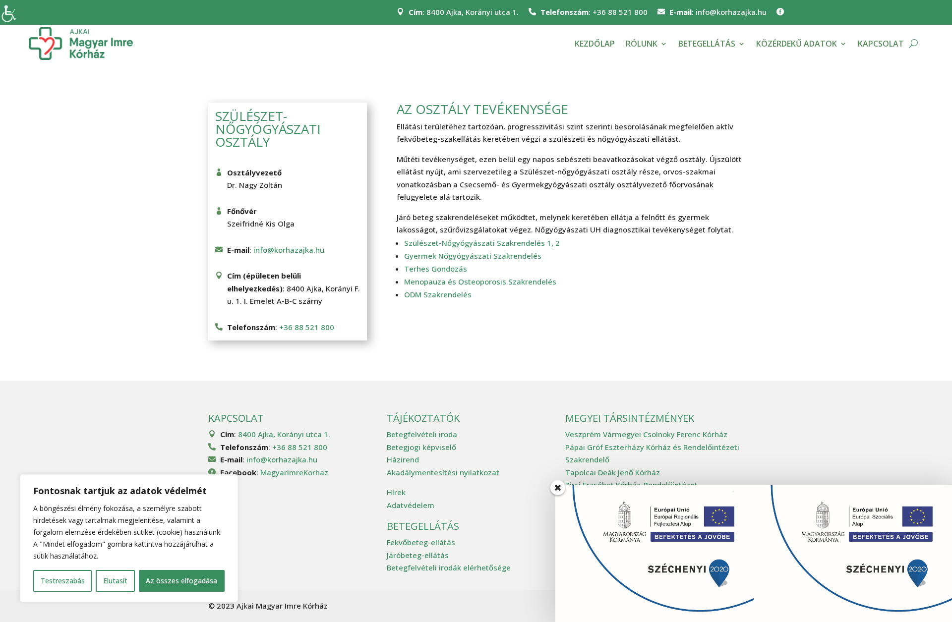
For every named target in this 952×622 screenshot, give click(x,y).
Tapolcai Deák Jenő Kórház (612, 472)
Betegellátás (706, 43)
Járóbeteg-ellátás (418, 555)
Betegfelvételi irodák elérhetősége (449, 567)
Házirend (403, 459)
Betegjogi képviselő (421, 447)
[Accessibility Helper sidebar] (12, 12)
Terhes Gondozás (435, 269)
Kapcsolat (881, 43)
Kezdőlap (595, 43)
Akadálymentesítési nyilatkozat (443, 472)
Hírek (396, 492)
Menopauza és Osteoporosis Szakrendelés (480, 281)
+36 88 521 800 (620, 12)
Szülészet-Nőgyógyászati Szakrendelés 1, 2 (482, 243)
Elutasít (115, 580)
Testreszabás (63, 580)
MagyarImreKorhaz (294, 472)
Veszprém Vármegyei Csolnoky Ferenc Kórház (646, 434)
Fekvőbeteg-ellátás (421, 542)
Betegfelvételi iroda (422, 434)
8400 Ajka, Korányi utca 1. (472, 12)
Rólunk (641, 43)
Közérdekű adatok (796, 43)
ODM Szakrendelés (438, 294)
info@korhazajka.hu (731, 12)
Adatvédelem (410, 505)
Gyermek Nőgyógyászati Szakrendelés (472, 256)
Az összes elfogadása (181, 580)
